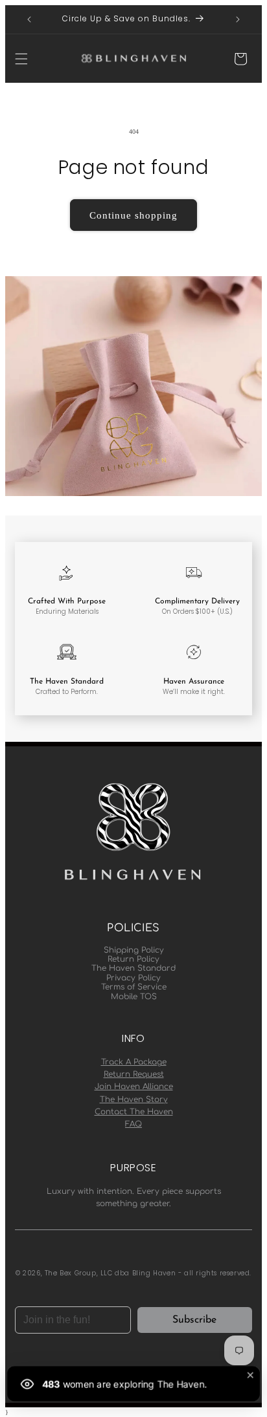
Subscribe (194, 1320)
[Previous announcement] (29, 19)
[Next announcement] (238, 19)
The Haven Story (134, 1099)
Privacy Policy (133, 977)
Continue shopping (133, 215)
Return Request (134, 1074)
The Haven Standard (133, 968)
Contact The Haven (134, 1111)
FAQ (133, 1124)
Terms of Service (134, 986)
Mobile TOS (134, 996)
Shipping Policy (134, 950)
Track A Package (134, 1061)
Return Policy (133, 959)
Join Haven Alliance (134, 1086)
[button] (21, 59)
